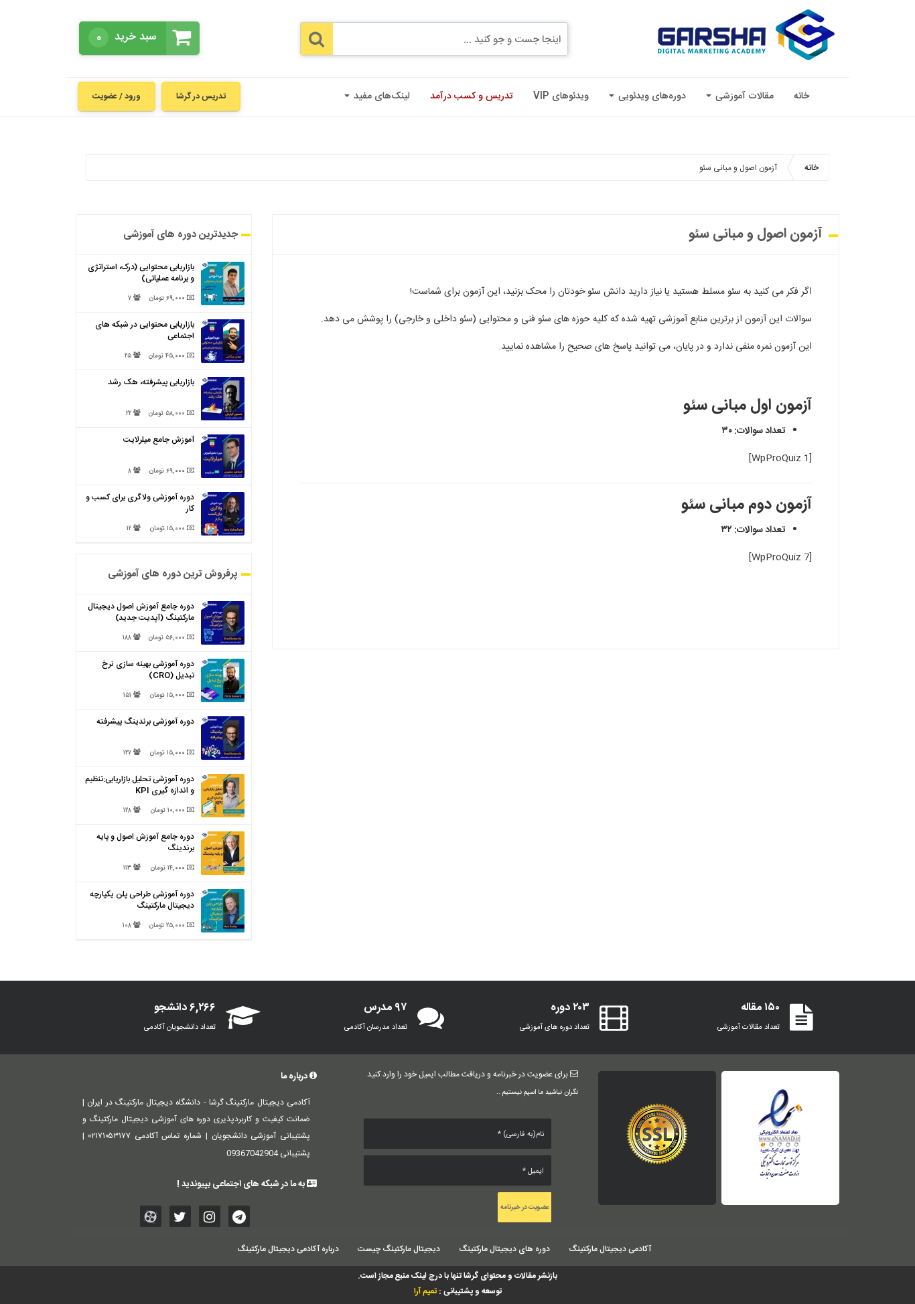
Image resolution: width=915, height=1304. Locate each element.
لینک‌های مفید (380, 96)
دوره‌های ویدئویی (651, 96)
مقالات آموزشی (743, 96)
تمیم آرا (425, 1291)
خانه (801, 96)
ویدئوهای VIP (561, 96)
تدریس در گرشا (201, 96)
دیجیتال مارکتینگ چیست (399, 1249)
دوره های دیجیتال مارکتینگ (504, 1249)
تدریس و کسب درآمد (471, 96)
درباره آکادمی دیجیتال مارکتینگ (288, 1249)
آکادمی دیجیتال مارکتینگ (610, 1249)
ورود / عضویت (116, 96)
